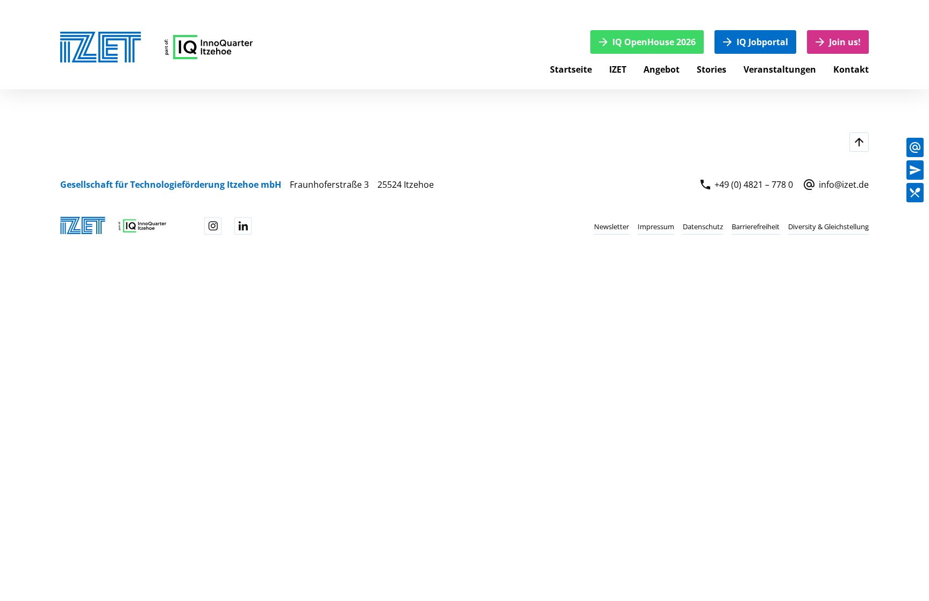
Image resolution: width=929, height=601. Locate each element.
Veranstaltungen (780, 69)
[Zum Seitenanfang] (859, 142)
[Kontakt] (915, 147)
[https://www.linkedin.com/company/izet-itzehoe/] (243, 226)
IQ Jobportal (762, 42)
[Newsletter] (915, 170)
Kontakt (851, 69)
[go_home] (209, 47)
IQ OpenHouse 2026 (654, 42)
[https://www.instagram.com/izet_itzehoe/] (212, 226)
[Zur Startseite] (100, 47)
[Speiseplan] (915, 192)
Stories (711, 69)
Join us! (845, 42)
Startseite (571, 69)
